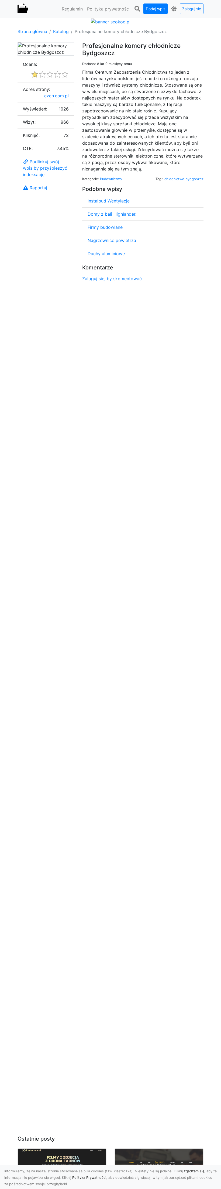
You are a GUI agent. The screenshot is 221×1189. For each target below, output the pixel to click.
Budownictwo (111, 179)
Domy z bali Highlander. (112, 214)
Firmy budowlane (105, 227)
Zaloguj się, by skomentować (112, 278)
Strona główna (32, 31)
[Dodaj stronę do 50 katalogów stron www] (110, 21)
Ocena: (30, 64)
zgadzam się (194, 1171)
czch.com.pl (56, 95)
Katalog (61, 31)
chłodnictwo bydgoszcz (183, 179)
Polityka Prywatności (89, 1178)
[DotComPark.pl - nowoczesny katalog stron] (23, 9)
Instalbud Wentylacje (109, 201)
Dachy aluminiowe (106, 253)
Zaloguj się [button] (191, 8)
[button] (137, 9)
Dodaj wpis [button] (155, 8)
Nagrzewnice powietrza (112, 240)
